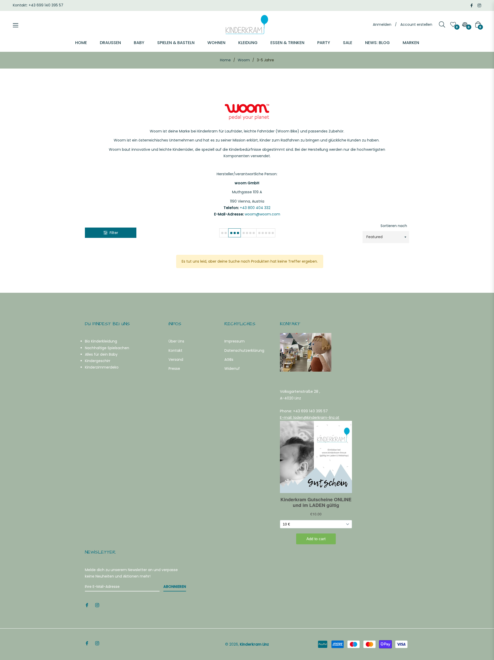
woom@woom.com (262, 214)
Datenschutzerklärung (244, 350)
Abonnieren (174, 586)
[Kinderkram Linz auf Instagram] (479, 5)
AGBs (228, 359)
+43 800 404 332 (255, 207)
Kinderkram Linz (254, 644)
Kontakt (175, 350)
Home (225, 60)
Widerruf (232, 368)
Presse (174, 368)
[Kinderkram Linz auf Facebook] (471, 5)
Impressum (234, 341)
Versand (176, 359)
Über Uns (176, 341)
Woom (244, 60)
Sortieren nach (394, 225)
